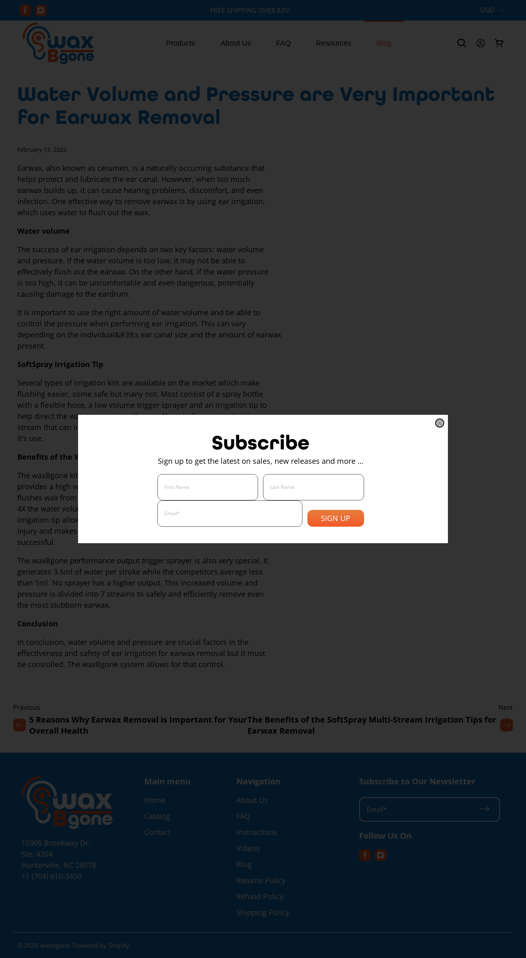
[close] (440, 423)
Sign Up (335, 518)
